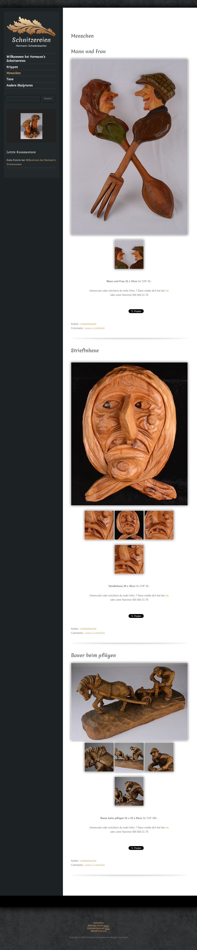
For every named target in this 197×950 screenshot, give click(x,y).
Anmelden (98, 923)
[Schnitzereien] (31, 26)
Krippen (12, 67)
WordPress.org (98, 931)
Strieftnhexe (85, 350)
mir (167, 290)
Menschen (14, 73)
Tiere (10, 79)
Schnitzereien (31, 40)
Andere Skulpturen (20, 85)
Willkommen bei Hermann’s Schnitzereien (26, 59)
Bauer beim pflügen (93, 655)
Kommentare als (98, 928)
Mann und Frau (88, 51)
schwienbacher (88, 323)
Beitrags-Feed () (98, 925)
